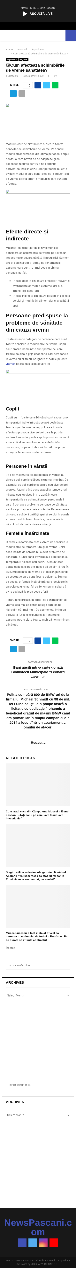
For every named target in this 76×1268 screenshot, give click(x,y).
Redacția (14, 76)
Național (23, 60)
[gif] (38, 192)
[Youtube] (53, 1242)
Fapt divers (12, 60)
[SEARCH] (66, 965)
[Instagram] (43, 1242)
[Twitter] (32, 1242)
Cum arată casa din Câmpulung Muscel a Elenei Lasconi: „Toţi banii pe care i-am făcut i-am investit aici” (37, 815)
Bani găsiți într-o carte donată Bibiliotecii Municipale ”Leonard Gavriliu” (38, 672)
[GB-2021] (38, 373)
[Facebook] (22, 1242)
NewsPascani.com (38, 1227)
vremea (10, 364)
